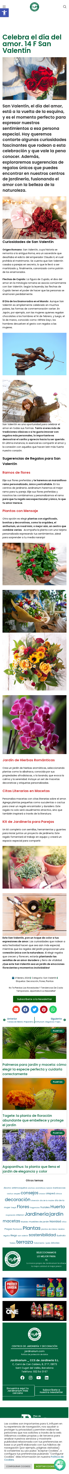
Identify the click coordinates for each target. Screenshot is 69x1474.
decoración (32, 981)
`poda (47, 1243)
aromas (31, 1188)
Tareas (13, 1243)
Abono (7, 1187)
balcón (49, 1188)
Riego (14, 1235)
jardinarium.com (35, 1351)
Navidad (55, 1221)
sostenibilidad (42, 1235)
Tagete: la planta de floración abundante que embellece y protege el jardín (33, 1120)
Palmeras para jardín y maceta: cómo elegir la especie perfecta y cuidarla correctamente (34, 1069)
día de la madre (47, 1200)
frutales (45, 1207)
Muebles (24, 1222)
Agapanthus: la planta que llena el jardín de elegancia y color (31, 1169)
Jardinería (37, 1214)
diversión (35, 1200)
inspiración (11, 1215)
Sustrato (61, 1235)
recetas (61, 1229)
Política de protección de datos (34, 1354)
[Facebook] (22, 1378)
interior (20, 1214)
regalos (6, 1235)
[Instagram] (30, 1378)
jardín (56, 1213)
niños (64, 1222)
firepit (13, 1207)
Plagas (8, 1229)
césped (50, 1193)
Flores (42, 981)
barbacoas (59, 1187)
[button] (4, 12)
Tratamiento (39, 1243)
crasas (42, 1193)
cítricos (59, 1193)
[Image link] (34, 1287)
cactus (10, 1193)
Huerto (57, 1207)
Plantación (17, 1229)
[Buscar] (64, 6)
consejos (29, 1193)
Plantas (50, 981)
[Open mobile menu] (4, 6)
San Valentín (50, 977)
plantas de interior (49, 1229)
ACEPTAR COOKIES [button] (46, 1466)
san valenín (23, 1235)
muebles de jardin (39, 1221)
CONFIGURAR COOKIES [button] (18, 1466)
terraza (24, 1242)
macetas (11, 1221)
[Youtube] (38, 1378)
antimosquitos (19, 1187)
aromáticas (41, 1188)
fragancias (35, 1207)
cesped (17, 1193)
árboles (55, 1242)
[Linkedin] (47, 1378)
